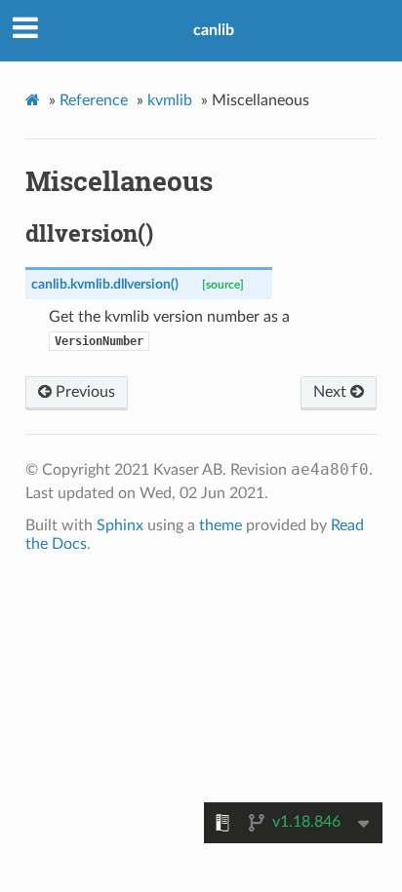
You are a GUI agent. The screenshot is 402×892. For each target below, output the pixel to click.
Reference (94, 100)
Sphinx (120, 525)
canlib (213, 30)
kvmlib (169, 100)
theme (220, 525)
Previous (83, 392)
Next (331, 392)
